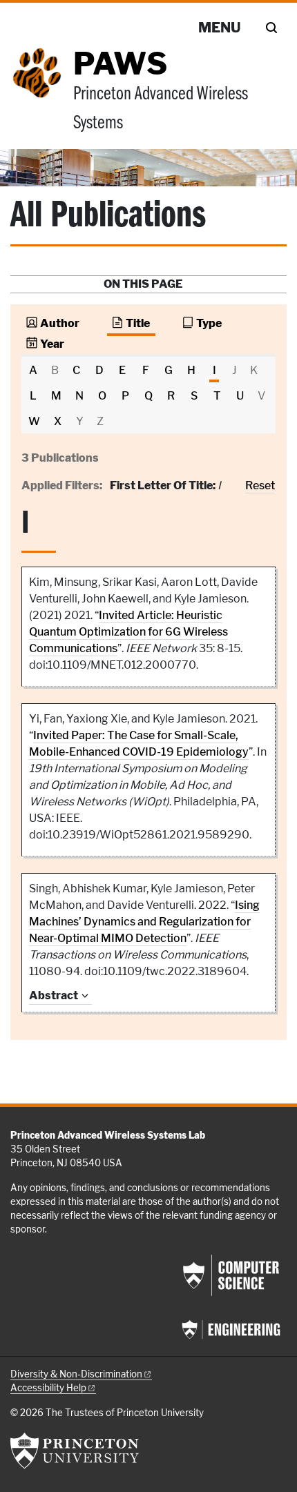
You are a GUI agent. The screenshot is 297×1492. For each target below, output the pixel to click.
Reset (260, 485)
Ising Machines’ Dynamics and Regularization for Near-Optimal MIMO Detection (144, 922)
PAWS (120, 63)
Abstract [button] (53, 995)
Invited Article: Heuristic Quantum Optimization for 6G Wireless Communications (128, 632)
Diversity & (76, 1374)
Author (59, 323)
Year (52, 344)
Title (138, 323)
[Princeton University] (74, 1450)
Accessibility (48, 1387)
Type (209, 323)
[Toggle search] (271, 27)
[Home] (41, 98)
